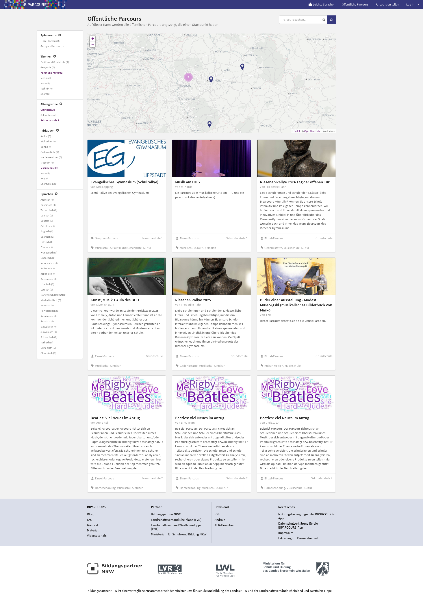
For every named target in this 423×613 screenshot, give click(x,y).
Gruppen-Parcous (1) (52, 46)
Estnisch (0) (47, 242)
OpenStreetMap (312, 131)
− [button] (92, 44)
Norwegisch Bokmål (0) (53, 294)
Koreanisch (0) (49, 279)
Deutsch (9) (47, 220)
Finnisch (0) (47, 247)
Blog (90, 514)
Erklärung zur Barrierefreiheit (298, 538)
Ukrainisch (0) (48, 347)
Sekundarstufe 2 (50, 120)
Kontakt (92, 525)
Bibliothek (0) (48, 141)
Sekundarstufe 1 (50, 115)
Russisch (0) (47, 321)
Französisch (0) (49, 252)
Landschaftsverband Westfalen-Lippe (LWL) (176, 527)
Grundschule (48, 109)
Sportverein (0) (49, 183)
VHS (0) (44, 178)
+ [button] (92, 38)
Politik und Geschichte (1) (55, 62)
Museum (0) (47, 162)
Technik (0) (47, 88)
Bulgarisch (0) (48, 205)
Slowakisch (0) (49, 326)
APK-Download (225, 525)
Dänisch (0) (47, 215)
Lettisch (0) (47, 289)
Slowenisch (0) (49, 332)
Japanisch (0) (48, 273)
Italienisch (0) (48, 268)
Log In (410, 4)
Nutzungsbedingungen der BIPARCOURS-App (306, 516)
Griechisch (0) (48, 226)
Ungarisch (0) (48, 257)
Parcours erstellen (387, 4)
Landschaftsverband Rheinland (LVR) (176, 520)
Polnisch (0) (47, 305)
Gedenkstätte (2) (50, 152)
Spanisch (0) (47, 236)
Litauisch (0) (47, 284)
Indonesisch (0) (49, 263)
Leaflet (296, 131)
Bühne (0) (46, 146)
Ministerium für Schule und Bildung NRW (178, 534)
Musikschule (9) (49, 168)
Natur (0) (45, 83)
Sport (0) (45, 93)
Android (220, 520)
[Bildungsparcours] (35, 4)
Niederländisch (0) (51, 300)
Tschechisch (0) (49, 210)
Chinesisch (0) (48, 353)
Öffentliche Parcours (355, 4)
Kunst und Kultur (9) (52, 72)
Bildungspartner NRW (166, 514)
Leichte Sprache (323, 4)
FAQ (89, 520)
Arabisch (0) (47, 199)
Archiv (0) (46, 136)
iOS (217, 514)
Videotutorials (96, 535)
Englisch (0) (47, 231)
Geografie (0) (48, 67)
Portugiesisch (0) (50, 310)
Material (92, 530)
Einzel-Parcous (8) (50, 41)
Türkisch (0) (47, 342)
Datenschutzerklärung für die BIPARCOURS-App (298, 525)
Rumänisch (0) (49, 316)
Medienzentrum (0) (51, 157)
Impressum (285, 533)
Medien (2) (46, 78)
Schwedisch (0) (49, 337)
